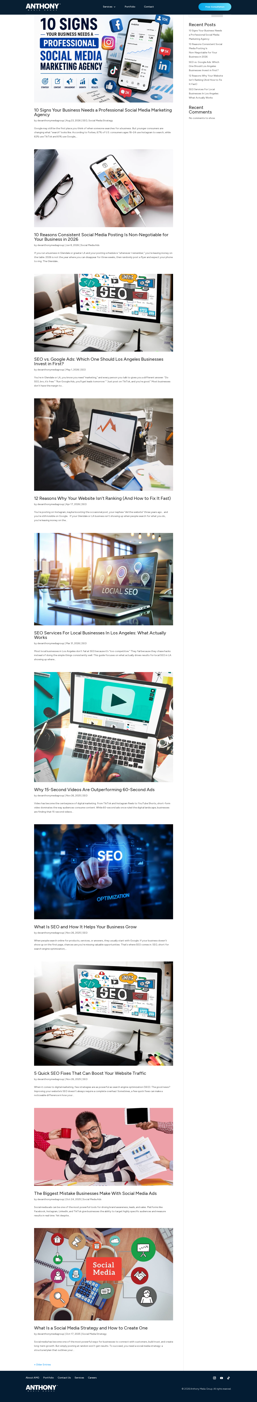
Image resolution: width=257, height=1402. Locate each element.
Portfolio (130, 7)
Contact (149, 7)
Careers (92, 1378)
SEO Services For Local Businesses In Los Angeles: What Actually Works (100, 635)
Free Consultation (214, 7)
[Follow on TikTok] (228, 1378)
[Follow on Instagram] (214, 1378)
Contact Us (64, 1378)
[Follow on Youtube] (221, 1378)
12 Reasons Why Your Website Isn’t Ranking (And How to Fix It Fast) (102, 498)
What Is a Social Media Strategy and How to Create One (91, 1328)
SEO (85, 120)
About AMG (32, 1378)
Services (107, 7)
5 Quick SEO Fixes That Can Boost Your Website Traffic (90, 1073)
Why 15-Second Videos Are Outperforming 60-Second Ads (94, 789)
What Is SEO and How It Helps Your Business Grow (85, 927)
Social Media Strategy (100, 120)
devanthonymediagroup (50, 120)
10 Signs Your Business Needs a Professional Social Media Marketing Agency (103, 112)
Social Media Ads (90, 245)
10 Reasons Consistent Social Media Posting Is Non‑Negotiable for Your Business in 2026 (101, 237)
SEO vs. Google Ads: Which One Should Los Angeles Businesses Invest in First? (98, 361)
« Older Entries (42, 1364)
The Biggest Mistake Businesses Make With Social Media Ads (95, 1193)
